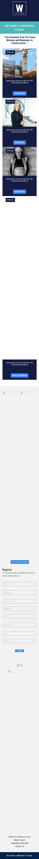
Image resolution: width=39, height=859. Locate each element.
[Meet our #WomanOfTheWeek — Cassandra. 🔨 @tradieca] (34, 557)
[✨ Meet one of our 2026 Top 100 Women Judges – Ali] (22, 557)
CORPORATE (19, 93)
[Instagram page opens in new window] (21, 665)
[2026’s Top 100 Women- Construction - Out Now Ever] (4, 557)
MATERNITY (19, 192)
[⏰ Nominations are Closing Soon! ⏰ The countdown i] (10, 557)
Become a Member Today (19, 856)
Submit (19, 651)
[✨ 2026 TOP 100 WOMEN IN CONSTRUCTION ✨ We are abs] (28, 557)
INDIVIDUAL (19, 143)
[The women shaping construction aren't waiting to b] (16, 557)
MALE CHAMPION (19, 375)
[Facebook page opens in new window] (17, 665)
